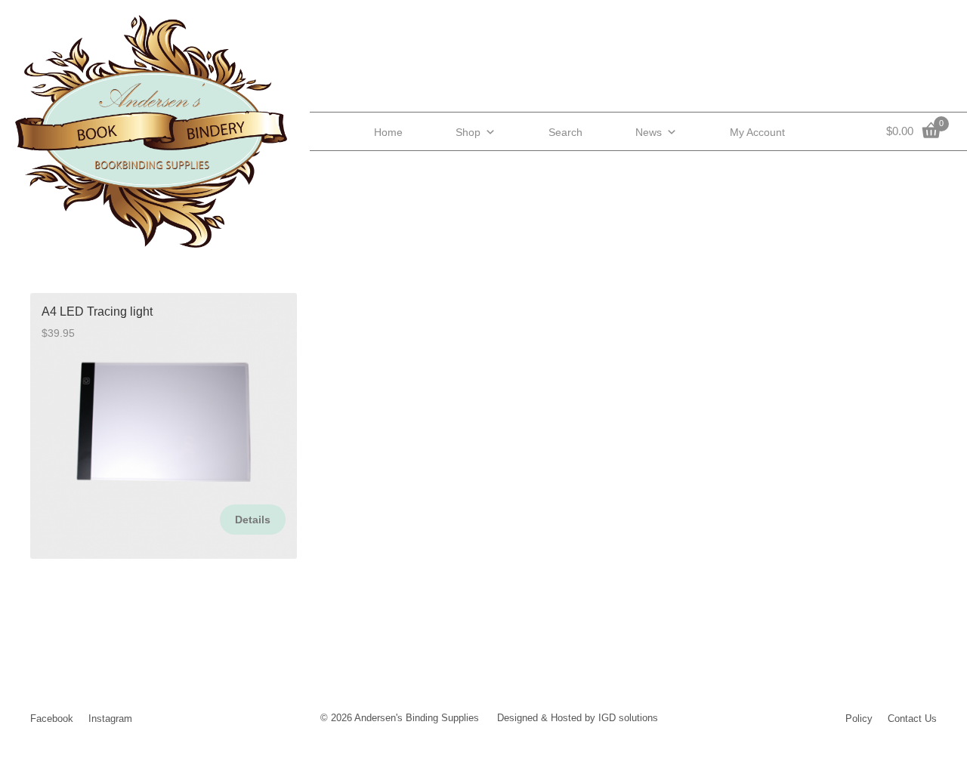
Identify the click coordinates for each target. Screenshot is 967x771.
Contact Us (912, 718)
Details (252, 519)
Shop (468, 132)
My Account (757, 132)
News (648, 132)
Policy (859, 718)
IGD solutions (628, 717)
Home (388, 132)
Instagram (110, 718)
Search (565, 132)
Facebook (51, 718)
